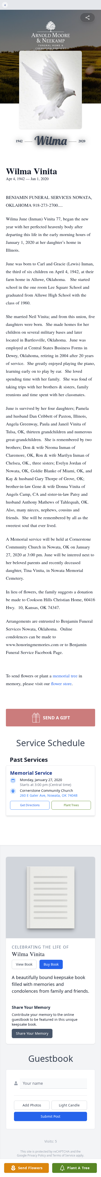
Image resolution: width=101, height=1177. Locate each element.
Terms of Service (63, 1155)
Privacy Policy (36, 1155)
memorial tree (65, 676)
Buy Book (51, 964)
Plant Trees (71, 805)
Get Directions (30, 805)
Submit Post (50, 1116)
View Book (24, 964)
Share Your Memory (32, 1033)
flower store (61, 683)
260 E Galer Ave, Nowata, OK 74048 (48, 795)
